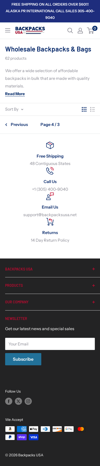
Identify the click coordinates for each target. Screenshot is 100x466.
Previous (19, 124)
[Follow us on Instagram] (28, 401)
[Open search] (70, 30)
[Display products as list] (92, 109)
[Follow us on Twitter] (18, 401)
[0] (90, 31)
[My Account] (80, 30)
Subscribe (23, 359)
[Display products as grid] (84, 109)
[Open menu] (7, 30)
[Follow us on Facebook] (8, 401)
